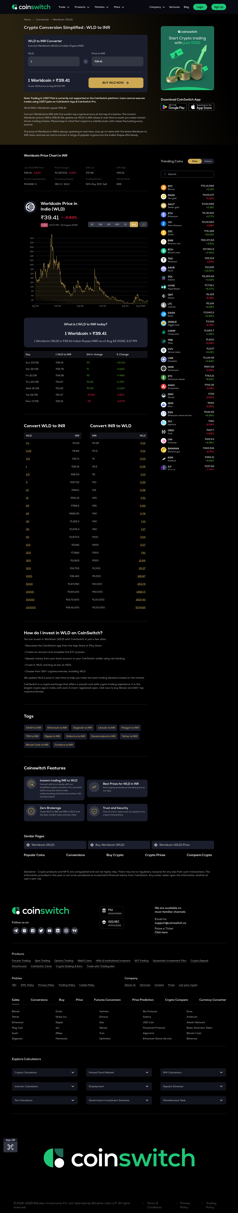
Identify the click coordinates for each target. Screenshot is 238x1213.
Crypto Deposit (199, 960)
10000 (30, 591)
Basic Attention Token (199, 1027)
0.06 (142, 466)
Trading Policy (67, 985)
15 (27, 497)
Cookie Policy (86, 985)
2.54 (142, 537)
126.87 (141, 576)
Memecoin (62, 1038)
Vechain (104, 1011)
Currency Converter (212, 1000)
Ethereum (18, 1022)
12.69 (142, 560)
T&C (14, 985)
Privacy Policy (46, 985)
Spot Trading (42, 960)
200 (28, 552)
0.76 (142, 513)
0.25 (28, 450)
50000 (30, 599)
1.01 (143, 521)
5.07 (142, 544)
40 (27, 529)
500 (28, 568)
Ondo (59, 1011)
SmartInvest (19, 966)
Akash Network (196, 1022)
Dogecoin (17, 1038)
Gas (101, 1022)
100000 (31, 607)
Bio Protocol (150, 1011)
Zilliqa (59, 1033)
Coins (15, 1000)
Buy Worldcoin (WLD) (109, 845)
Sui (57, 1027)
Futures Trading (21, 960)
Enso (189, 1011)
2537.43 (140, 599)
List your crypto (188, 985)
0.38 (142, 490)
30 (27, 521)
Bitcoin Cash (194, 1033)
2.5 (28, 474)
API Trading (142, 960)
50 (27, 537)
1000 (29, 576)
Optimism (105, 1038)
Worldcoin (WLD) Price (174, 845)
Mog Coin (17, 1027)
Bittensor (192, 1038)
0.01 (142, 443)
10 (27, 490)
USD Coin (148, 1022)
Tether (15, 1016)
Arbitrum (192, 1016)
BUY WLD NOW (113, 83)
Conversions (39, 1000)
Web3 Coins (85, 960)
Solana (147, 1016)
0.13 (143, 474)
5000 (29, 584)
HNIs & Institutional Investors (113, 960)
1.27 (143, 529)
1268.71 (140, 591)
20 (27, 505)
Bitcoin (16, 1011)
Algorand (148, 1033)
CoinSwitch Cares (41, 966)
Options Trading (63, 960)
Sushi (15, 1033)
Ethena (103, 1016)
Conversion (42, 19)
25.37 (142, 568)
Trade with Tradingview (101, 966)
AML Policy (27, 985)
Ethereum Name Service (157, 1038)
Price (79, 1000)
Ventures (174, 7)
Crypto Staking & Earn (69, 966)
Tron (102, 1033)
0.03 (142, 458)
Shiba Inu (61, 1016)
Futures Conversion (107, 1000)
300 (28, 560)
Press (171, 985)
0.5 (28, 458)
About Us (130, 985)
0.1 (27, 443)
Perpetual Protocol (154, 1027)
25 (27, 513)
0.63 (142, 505)
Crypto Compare (176, 1000)
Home (27, 19)
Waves (103, 1027)
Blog (186, 7)
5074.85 (140, 607)
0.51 (143, 497)
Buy (61, 1000)
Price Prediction (143, 1000)
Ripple (59, 1022)
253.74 (141, 584)
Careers (159, 985)
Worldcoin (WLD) (43, 845)
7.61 (143, 552)
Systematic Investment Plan (169, 960)
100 (28, 544)
